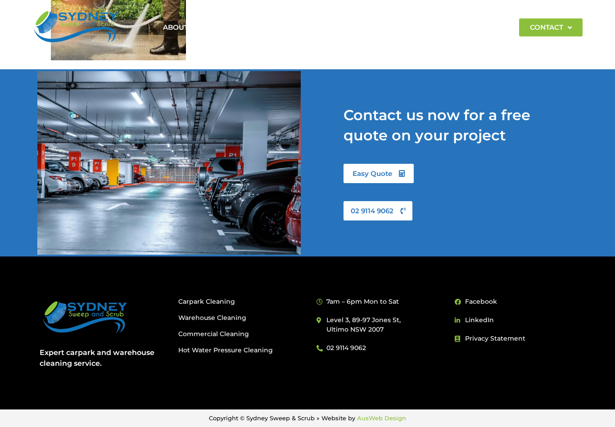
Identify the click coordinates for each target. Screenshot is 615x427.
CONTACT (546, 27)
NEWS (426, 27)
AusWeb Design (381, 418)
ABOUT (175, 27)
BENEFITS (230, 27)
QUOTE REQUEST (369, 27)
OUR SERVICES (288, 27)
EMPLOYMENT (478, 27)
